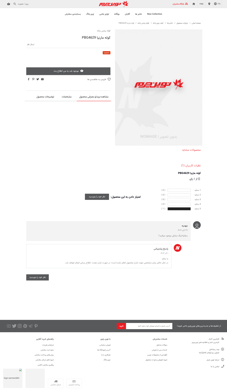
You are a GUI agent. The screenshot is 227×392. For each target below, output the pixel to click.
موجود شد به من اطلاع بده (66, 71)
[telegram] (30, 326)
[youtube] (9, 326)
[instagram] (19, 326)
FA (219, 4)
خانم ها (138, 14)
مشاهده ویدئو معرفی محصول (93, 97)
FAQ (201, 4)
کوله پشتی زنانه (143, 23)
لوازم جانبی (104, 14)
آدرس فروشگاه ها (103, 350)
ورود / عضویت (23, 4)
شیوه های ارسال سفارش (45, 359)
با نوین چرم (105, 339)
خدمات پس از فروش (159, 350)
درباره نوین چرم (213, 359)
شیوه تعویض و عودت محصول (156, 359)
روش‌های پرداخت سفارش (44, 355)
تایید (121, 326)
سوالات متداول (161, 345)
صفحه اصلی (196, 23)
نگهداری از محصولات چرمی (157, 355)
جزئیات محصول (182, 23)
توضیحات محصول (45, 97)
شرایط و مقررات (48, 345)
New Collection (154, 14)
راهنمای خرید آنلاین (45, 339)
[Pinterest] (36, 326)
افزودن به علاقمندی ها (96, 79)
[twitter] (14, 326)
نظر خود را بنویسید (97, 196)
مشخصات (66, 97)
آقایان (127, 14)
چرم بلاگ (90, 14)
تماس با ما (215, 366)
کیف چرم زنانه (158, 23)
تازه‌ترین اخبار (214, 339)
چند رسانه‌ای (214, 349)
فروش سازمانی (104, 345)
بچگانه (117, 14)
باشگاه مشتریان (178, 4)
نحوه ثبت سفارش (47, 350)
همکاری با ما (105, 355)
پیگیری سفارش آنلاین (46, 365)
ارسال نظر (30, 44)
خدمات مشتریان (160, 339)
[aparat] (25, 326)
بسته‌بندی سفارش (73, 14)
